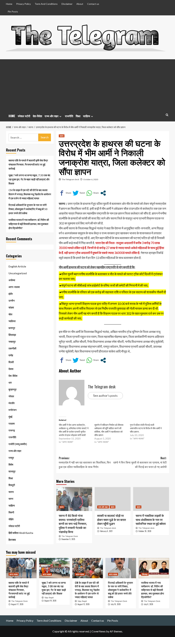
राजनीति (69, 116)
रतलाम (12, 423)
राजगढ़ (12, 430)
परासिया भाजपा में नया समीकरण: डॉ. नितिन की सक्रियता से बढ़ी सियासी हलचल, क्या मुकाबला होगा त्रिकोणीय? (29, 224)
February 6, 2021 (106, 531)
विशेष (11, 464)
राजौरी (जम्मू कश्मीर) (18, 444)
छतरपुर (12, 327)
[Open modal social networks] (103, 193)
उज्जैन (12, 300)
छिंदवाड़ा (12, 334)
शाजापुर (12, 471)
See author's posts (105, 395)
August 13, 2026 (84, 604)
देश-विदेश (37, 116)
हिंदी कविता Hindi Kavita (21, 532)
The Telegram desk (70, 179)
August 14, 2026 (50, 600)
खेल (10, 314)
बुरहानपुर (13, 389)
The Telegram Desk (70, 536)
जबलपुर (12, 341)
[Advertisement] (87, 85)
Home (9, 3)
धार (10, 382)
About (79, 3)
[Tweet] (79, 193)
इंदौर (11, 293)
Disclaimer (67, 3)
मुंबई (10, 416)
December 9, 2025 (68, 539)
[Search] (167, 115)
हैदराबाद (12, 539)
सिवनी (11, 512)
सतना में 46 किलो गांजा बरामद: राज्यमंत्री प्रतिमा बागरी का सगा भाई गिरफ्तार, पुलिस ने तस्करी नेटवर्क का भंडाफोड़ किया (73, 523)
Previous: (85, 462)
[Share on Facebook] (65, 193)
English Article (17, 266)
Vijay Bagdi (48, 598)
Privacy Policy (23, 3)
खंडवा (11, 307)
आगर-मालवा (14, 286)
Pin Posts (13, 11)
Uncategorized (18, 273)
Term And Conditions (46, 3)
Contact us (93, 3)
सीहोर (11, 519)
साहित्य (86, 116)
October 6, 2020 (90, 179)
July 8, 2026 (148, 604)
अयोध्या (12, 280)
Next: (140, 462)
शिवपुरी (12, 485)
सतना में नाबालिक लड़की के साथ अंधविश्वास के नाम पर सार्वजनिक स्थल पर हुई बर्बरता (151, 519)
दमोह (11, 355)
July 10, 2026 (116, 604)
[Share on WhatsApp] (92, 193)
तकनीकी (12, 348)
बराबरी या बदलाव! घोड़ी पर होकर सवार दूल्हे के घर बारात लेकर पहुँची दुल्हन (111, 519)
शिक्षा (78, 116)
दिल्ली (11, 362)
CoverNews (99, 631)
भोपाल (11, 396)
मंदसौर (12, 403)
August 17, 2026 (17, 604)
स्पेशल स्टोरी (24, 116)
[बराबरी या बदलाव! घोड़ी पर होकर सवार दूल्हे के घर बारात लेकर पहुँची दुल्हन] (113, 499)
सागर (11, 498)
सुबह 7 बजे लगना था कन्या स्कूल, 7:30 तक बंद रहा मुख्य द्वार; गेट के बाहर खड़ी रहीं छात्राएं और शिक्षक (29, 179)
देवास (11, 368)
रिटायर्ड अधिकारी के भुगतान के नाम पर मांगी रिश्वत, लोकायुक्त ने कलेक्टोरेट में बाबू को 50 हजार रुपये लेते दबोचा (28, 209)
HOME (12, 116)
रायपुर (11, 457)
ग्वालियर (12, 321)
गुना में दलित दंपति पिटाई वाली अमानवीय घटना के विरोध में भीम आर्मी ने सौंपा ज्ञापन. (146, 428)
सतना (61, 135)
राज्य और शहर (51, 116)
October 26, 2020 (144, 531)
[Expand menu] (60, 116)
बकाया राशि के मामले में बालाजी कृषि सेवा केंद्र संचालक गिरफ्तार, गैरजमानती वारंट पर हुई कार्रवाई (28, 164)
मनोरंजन (13, 409)
